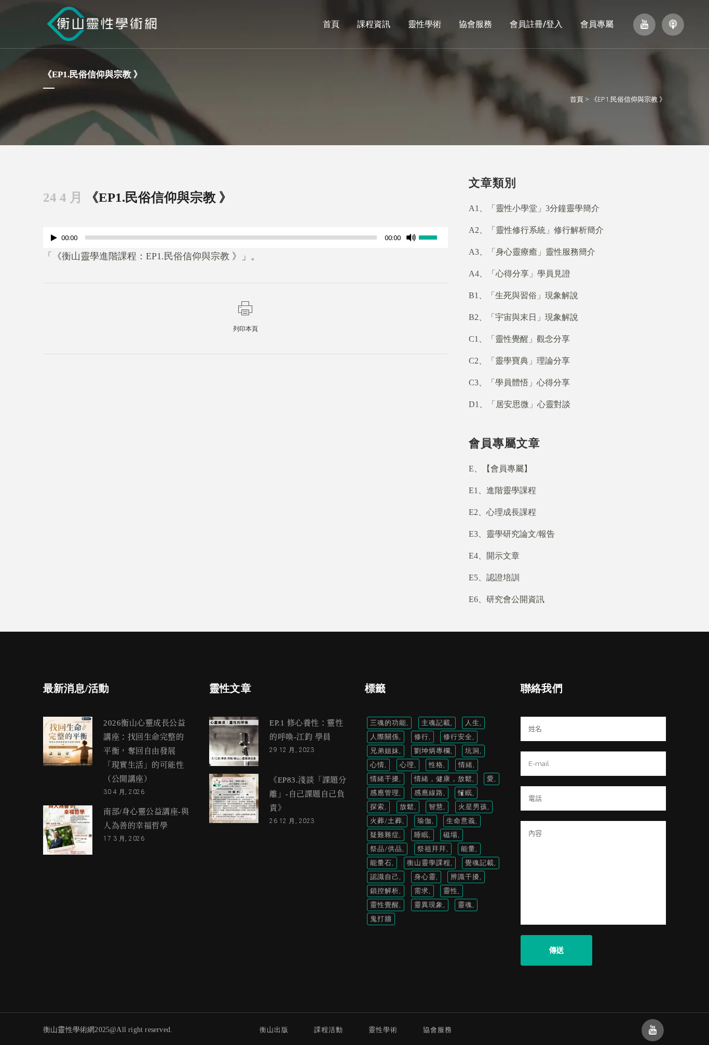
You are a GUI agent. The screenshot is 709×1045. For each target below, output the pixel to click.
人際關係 (384, 737)
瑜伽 (424, 821)
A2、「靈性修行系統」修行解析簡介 (536, 230)
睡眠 (421, 835)
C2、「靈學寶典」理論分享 (519, 360)
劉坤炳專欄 (432, 751)
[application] (245, 240)
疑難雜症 (384, 835)
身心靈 (425, 877)
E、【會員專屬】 (500, 468)
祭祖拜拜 (431, 849)
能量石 (381, 863)
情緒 (465, 765)
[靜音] (411, 237)
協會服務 (437, 1030)
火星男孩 (472, 807)
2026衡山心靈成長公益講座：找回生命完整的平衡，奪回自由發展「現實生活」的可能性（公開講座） (144, 751)
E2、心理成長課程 (502, 512)
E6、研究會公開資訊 (506, 599)
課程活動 (328, 1030)
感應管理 (384, 793)
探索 (377, 807)
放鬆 (407, 807)
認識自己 (384, 877)
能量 (468, 849)
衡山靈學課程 (429, 863)
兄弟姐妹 (384, 751)
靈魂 (465, 905)
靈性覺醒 (384, 905)
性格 (436, 765)
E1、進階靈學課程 (502, 490)
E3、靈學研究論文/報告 (512, 534)
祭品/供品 (386, 849)
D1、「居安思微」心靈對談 (519, 404)
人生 (472, 723)
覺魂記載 (479, 863)
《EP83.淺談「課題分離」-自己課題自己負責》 (307, 794)
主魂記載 (436, 723)
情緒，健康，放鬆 (443, 779)
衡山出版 (274, 1030)
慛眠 (465, 793)
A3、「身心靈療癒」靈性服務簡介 (532, 251)
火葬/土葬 (386, 821)
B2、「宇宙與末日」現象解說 (523, 317)
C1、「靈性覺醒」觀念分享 (519, 339)
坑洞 (472, 751)
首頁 (576, 99)
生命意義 (460, 821)
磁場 (450, 835)
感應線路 (428, 793)
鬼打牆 (381, 919)
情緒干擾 (384, 779)
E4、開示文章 (494, 555)
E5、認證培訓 (494, 577)
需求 (421, 891)
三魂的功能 (388, 723)
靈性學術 (383, 1030)
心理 (407, 765)
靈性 (450, 891)
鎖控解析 (384, 891)
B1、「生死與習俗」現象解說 (523, 295)
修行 (421, 737)
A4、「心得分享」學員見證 (519, 273)
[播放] (54, 237)
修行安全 (457, 737)
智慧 (436, 807)
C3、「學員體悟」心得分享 (519, 382)
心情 (377, 765)
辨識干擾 (465, 877)
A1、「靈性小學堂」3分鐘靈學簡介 (534, 208)
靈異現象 (428, 905)
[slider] (433, 236)
